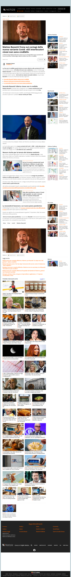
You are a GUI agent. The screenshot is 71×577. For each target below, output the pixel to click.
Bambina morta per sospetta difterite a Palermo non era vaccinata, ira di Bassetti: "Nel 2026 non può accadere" (24, 268)
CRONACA (28, 8)
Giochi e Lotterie (40, 529)
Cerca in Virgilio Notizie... (22, 545)
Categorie (50, 545)
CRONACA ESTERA (62, 99)
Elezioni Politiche (40, 531)
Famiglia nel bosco (39, 11)
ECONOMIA (38, 8)
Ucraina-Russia (23, 531)
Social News (56, 529)
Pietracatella (27, 11)
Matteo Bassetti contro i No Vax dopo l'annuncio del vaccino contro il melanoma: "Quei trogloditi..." (24, 264)
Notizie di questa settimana (8, 535)
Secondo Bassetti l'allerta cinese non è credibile (16, 79)
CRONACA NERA (62, 50)
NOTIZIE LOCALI (62, 63)
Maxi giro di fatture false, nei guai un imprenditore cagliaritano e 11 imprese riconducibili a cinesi (23, 274)
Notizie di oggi (6, 531)
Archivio (56, 545)
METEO (60, 261)
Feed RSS (35, 545)
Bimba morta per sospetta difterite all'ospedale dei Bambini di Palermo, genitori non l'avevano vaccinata (24, 271)
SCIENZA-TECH (49, 8)
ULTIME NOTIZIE (21, 8)
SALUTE (7, 19)
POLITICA (33, 8)
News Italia (65, 545)
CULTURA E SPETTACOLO (64, 56)
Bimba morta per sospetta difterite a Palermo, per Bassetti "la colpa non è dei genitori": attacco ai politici (23, 261)
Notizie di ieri (5, 533)
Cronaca (4, 526)
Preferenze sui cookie (25, 575)
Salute (21, 529)
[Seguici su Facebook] (34, 551)
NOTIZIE (10, 9)
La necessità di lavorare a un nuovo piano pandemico (18, 83)
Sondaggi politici (53, 11)
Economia (55, 526)
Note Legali (9, 575)
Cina (8, 223)
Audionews (60, 8)
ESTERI (43, 8)
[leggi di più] (44, 64)
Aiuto (31, 575)
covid (13, 223)
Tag (60, 545)
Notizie (9, 544)
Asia (4, 223)
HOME (4, 19)
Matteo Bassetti (21, 223)
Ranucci (59, 11)
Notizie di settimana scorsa (8, 536)
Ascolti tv (46, 11)
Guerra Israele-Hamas (59, 531)
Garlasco (33, 11)
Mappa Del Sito (42, 545)
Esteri (37, 526)
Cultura (4, 529)
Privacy (13, 575)
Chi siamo (5, 575)
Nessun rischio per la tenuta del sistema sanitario (17, 81)
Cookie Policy (17, 575)
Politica (21, 526)
